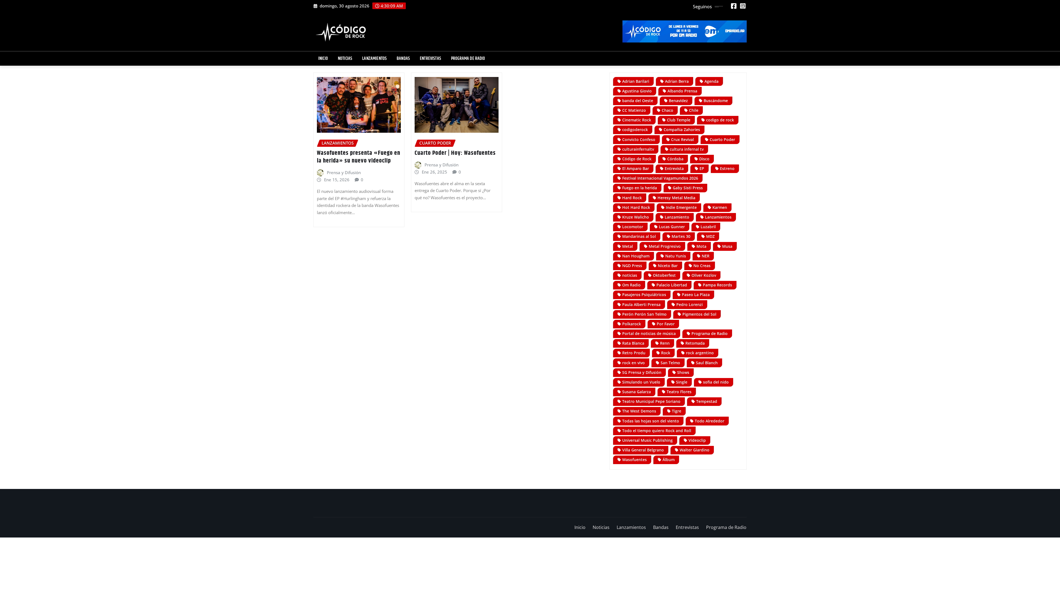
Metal (627, 246)
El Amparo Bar (635, 168)
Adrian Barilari (635, 81)
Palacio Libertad (671, 285)
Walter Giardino (694, 450)
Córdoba (675, 158)
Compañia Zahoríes (682, 129)
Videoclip (697, 440)
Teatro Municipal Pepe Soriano (651, 401)
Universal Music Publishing (647, 440)
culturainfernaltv (638, 149)
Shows (683, 372)
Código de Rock (636, 158)
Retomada (695, 343)
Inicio (323, 58)
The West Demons (639, 411)
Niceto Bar (668, 265)
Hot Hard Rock (636, 207)
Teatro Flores (679, 391)
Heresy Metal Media (676, 197)
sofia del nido (716, 382)
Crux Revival (682, 139)
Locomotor (632, 226)
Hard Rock (632, 197)
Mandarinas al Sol (639, 236)
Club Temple (678, 120)
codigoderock (635, 129)
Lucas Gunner (672, 226)
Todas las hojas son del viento (650, 421)
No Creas (702, 265)
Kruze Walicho (635, 217)
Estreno (727, 168)
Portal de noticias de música (649, 333)
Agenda (711, 81)
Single (681, 382)
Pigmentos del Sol (699, 314)
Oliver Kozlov (703, 275)
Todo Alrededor (709, 421)
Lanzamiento (677, 217)
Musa (727, 246)
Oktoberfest (664, 275)
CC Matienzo (634, 110)
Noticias (345, 58)
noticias (629, 275)
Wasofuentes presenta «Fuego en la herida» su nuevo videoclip (358, 157)
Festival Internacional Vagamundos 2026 (660, 178)
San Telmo (670, 362)
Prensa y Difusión (344, 172)
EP (701, 168)
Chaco (667, 110)
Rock (665, 352)
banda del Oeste (637, 100)
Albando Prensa (682, 91)
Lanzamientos (374, 58)
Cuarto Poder (722, 139)
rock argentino (700, 352)
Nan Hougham (636, 256)
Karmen (719, 207)
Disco (704, 158)
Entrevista (674, 168)
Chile (693, 110)
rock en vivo (633, 362)
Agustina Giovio (637, 91)
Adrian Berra (677, 81)
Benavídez (678, 100)
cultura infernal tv (687, 149)
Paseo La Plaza (696, 294)
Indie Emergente (681, 207)
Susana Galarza (636, 391)
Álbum (668, 459)
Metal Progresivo (665, 246)
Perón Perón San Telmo (644, 314)
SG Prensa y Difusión (641, 372)
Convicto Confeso (638, 139)
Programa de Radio (468, 58)
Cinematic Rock (636, 120)
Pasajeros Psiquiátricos (644, 294)
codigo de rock (720, 120)
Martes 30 (681, 236)
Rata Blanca (633, 343)
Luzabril (708, 226)
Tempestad (706, 401)
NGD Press (632, 265)
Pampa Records (717, 285)
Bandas (403, 58)
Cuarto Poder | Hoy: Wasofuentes (455, 153)
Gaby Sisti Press (688, 187)
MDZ (710, 236)
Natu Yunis (675, 256)
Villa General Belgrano (643, 450)
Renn (665, 343)
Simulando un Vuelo (641, 382)
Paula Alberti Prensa (641, 304)
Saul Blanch (707, 362)
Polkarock (631, 323)
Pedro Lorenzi (689, 304)
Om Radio (631, 285)
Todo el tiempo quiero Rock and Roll (656, 430)
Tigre (676, 411)
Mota (701, 246)
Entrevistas (430, 58)
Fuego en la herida (639, 187)
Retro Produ (633, 352)
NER (705, 256)
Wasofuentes (634, 459)
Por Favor (666, 323)
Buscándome (716, 100)
